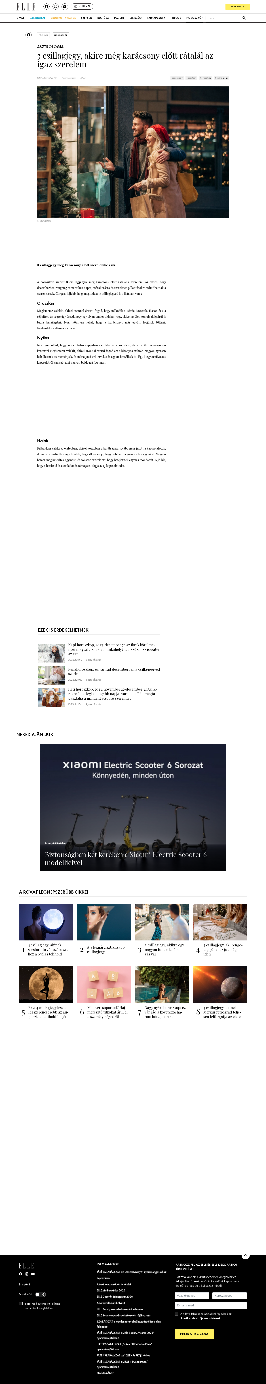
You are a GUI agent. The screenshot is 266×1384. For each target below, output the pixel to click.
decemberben (46, 288)
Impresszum (103, 1278)
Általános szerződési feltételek (114, 1284)
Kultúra (103, 18)
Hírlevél (84, 6)
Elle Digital (37, 18)
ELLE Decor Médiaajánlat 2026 (115, 1296)
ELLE (83, 78)
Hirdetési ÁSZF (105, 1373)
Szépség (86, 18)
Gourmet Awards (63, 18)
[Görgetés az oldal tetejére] (246, 1255)
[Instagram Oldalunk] (26, 1274)
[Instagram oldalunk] (55, 6)
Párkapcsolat (157, 18)
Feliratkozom (194, 1334)
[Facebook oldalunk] (46, 6)
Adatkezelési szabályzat (111, 1303)
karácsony (177, 78)
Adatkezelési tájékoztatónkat (200, 1318)
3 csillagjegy (221, 78)
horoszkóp (205, 78)
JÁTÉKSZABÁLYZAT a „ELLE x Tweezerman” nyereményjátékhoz (122, 1364)
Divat (20, 18)
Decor (176, 18)
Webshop (237, 6)
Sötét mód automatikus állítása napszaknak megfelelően (42, 1306)
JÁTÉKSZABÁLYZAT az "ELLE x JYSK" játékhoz (123, 1355)
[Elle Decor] (25, 6)
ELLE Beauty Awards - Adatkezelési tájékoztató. (124, 1315)
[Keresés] (244, 18)
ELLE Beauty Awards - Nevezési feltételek (120, 1309)
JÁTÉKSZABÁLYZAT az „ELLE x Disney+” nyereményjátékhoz (131, 1272)
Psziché (119, 18)
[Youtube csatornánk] (65, 6)
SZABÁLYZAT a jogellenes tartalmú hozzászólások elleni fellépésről (129, 1324)
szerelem (191, 78)
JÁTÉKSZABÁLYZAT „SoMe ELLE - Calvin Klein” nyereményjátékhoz (124, 1347)
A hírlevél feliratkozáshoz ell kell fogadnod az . (206, 1316)
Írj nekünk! (25, 1284)
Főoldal (43, 35)
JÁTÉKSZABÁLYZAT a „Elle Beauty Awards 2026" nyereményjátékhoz (125, 1336)
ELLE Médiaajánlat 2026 (111, 1290)
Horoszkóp (194, 18)
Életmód (136, 18)
